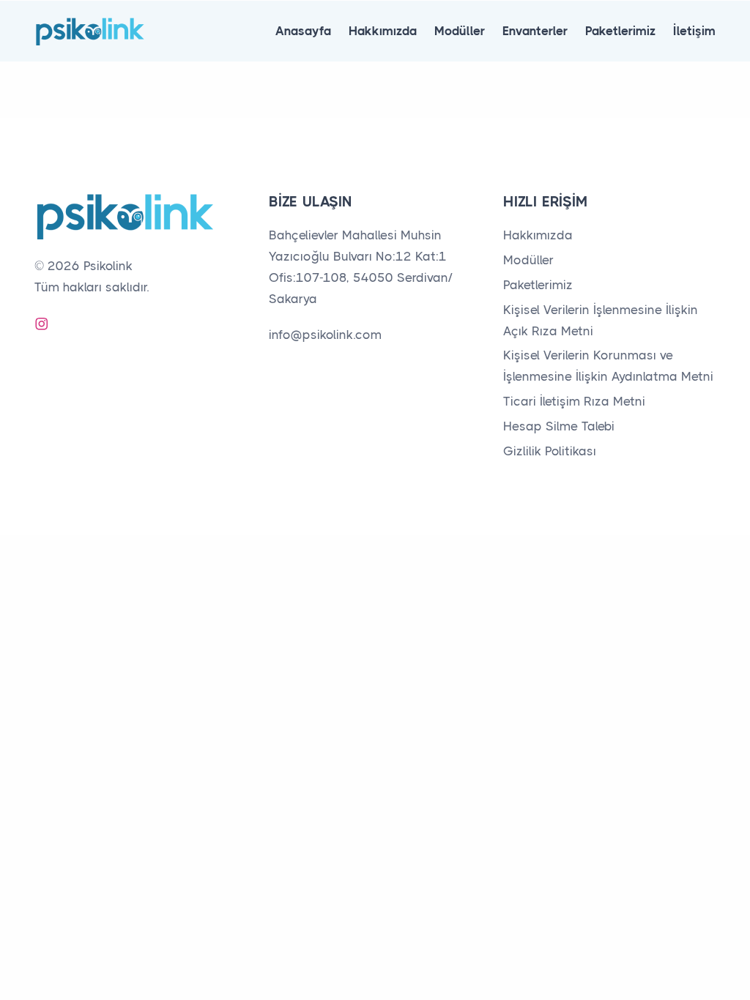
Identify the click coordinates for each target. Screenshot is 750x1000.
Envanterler (535, 30)
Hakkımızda (383, 30)
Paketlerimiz (620, 30)
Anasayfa (303, 30)
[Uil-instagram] (41, 323)
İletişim (694, 30)
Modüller (459, 30)
